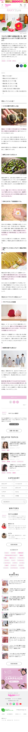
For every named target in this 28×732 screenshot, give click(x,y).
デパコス (21, 565)
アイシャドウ (20, 557)
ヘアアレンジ (20, 461)
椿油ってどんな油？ (7, 76)
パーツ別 (9, 60)
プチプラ (15, 562)
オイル (14, 60)
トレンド (13, 461)
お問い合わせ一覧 (10, 720)
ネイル (17, 492)
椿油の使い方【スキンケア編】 (10, 83)
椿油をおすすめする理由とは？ (10, 78)
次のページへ (14, 397)
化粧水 (6, 565)
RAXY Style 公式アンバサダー (11, 555)
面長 (8, 450)
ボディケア (18, 488)
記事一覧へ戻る (14, 431)
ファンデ (6, 567)
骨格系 (14, 472)
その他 (17, 496)
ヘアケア (8, 59)
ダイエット (13, 565)
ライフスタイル (14, 567)
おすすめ (9, 472)
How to (3, 60)
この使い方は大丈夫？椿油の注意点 (11, 88)
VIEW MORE (14, 544)
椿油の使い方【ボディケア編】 (10, 86)
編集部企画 (21, 552)
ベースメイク (18, 484)
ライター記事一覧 (14, 424)
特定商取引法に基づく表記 (13, 700)
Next (24, 404)
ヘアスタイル (20, 560)
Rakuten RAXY (8, 5)
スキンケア (4, 484)
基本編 (8, 461)
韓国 (5, 557)
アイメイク (4, 488)
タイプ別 (22, 567)
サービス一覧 (4, 720)
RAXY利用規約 (8, 698)
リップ (13, 560)
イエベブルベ (7, 562)
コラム (3, 496)
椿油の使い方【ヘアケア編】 (10, 81)
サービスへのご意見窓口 (17, 698)
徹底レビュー (12, 557)
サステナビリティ (17, 720)
